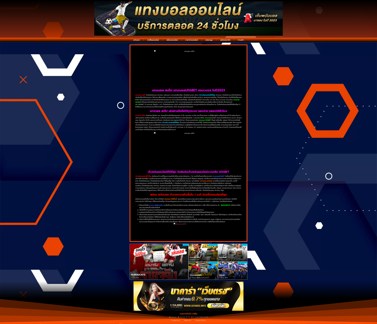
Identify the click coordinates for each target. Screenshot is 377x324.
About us (187, 320)
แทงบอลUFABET (219, 176)
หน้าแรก (136, 39)
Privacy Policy (200, 320)
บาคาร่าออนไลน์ (191, 39)
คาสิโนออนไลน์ (153, 39)
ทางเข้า (241, 39)
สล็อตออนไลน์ (172, 39)
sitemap (209, 39)
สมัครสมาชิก (225, 39)
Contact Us (176, 320)
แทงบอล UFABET (205, 120)
